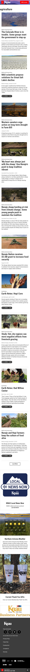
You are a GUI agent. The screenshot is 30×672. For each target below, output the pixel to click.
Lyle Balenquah (5, 297)
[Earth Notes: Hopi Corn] (14, 281)
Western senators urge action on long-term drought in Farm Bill (15, 125)
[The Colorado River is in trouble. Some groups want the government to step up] (14, 19)
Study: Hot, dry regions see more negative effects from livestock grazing (14, 337)
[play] (2, 670)
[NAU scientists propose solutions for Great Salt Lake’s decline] (14, 62)
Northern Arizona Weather (15, 539)
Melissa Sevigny (5, 83)
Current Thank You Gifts (15, 597)
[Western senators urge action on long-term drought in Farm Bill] (14, 110)
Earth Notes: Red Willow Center (13, 389)
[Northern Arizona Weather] (15, 524)
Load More (15, 464)
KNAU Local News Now (15, 503)
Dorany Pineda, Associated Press (9, 40)
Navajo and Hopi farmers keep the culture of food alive (13, 435)
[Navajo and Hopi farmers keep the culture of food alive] (14, 420)
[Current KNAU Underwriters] (15, 610)
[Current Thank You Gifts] (15, 574)
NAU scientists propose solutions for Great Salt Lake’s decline (12, 77)
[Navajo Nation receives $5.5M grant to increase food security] (14, 242)
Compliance (6, 648)
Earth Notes (4, 291)
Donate (25, 2)
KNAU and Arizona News (7, 29)
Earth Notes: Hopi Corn (12, 293)
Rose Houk (4, 394)
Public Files (5, 642)
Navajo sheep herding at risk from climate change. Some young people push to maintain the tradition (15, 211)
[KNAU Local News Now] (15, 485)
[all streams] (28, 670)
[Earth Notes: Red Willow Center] (14, 376)
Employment (6, 645)
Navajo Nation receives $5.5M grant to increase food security (15, 257)
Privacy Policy (6, 638)
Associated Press (5, 173)
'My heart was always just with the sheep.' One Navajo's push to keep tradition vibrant (15, 165)
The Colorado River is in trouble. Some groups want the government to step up (14, 35)
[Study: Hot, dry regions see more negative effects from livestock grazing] (14, 321)
